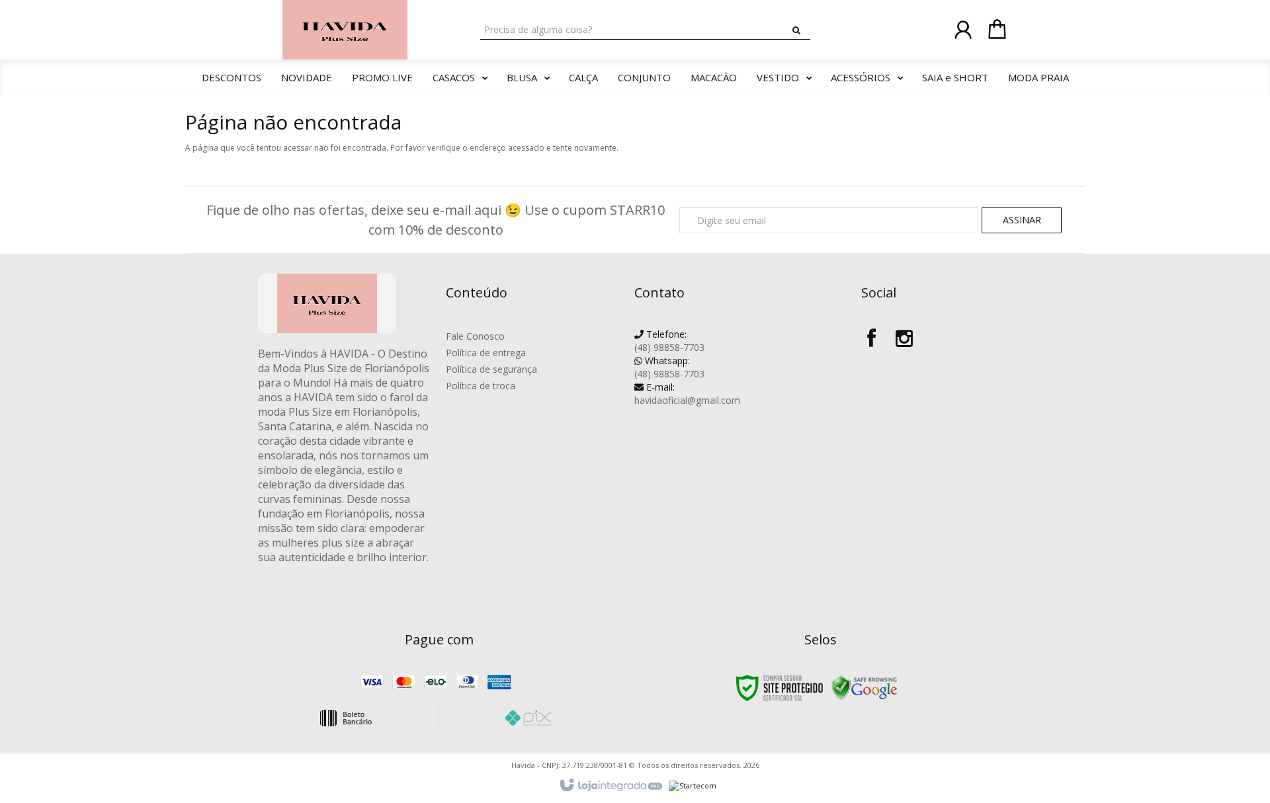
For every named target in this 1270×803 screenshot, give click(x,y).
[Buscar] (796, 30)
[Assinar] (1022, 220)
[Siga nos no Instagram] (904, 336)
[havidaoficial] (345, 29)
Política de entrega (486, 352)
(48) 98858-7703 (669, 341)
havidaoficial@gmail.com (687, 393)
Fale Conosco (475, 336)
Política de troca (480, 385)
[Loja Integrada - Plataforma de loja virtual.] (610, 785)
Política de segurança (491, 369)
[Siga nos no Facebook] (871, 336)
